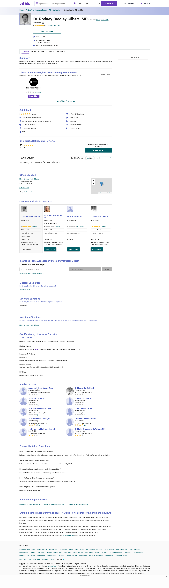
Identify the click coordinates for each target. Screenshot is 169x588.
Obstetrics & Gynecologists (54, 552)
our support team (68, 535)
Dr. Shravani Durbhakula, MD (85, 419)
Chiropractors (63, 549)
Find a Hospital (109, 555)
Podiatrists (22, 555)
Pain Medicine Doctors (115, 552)
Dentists (71, 549)
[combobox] (53, 3)
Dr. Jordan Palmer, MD (37, 398)
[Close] (167, 577)
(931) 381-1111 (27, 192)
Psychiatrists (31, 555)
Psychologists (41, 555)
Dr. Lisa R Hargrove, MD (83, 408)
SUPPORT (23, 559)
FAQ (30, 559)
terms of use (52, 566)
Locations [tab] (50, 52)
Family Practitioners (121, 549)
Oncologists (67, 552)
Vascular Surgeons (71, 555)
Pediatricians (127, 552)
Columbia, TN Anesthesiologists (30, 504)
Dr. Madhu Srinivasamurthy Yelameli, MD (90, 429)
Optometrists (89, 552)
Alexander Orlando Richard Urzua (41, 388)
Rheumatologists (52, 555)
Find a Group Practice (121, 555)
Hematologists (23, 552)
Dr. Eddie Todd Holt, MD (83, 398)
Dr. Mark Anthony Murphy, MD (40, 419)
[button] (101, 184)
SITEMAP (36, 559)
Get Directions (24, 188)
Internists (32, 552)
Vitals (110, 193)
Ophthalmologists (78, 552)
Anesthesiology (24, 289)
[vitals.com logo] (24, 3)
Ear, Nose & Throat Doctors (94, 549)
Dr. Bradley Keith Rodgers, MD (40, 408)
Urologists (62, 555)
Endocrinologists (109, 549)
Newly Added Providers (96, 555)
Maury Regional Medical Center (47, 46)
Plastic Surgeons (138, 552)
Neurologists (40, 552)
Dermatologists (79, 549)
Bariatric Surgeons (42, 549)
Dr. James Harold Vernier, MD (100, 216)
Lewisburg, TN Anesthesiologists (54, 504)
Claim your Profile (102, 20)
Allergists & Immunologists (27, 549)
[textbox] (53, 3)
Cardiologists (53, 549)
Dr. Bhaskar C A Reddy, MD (84, 388)
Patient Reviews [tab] (37, 52)
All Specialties (83, 555)
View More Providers (65, 101)
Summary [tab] (25, 52)
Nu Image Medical (33, 88)
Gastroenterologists (134, 549)
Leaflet (100, 193)
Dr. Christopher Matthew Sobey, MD (42, 429)
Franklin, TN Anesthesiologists (78, 504)
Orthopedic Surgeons (101, 552)
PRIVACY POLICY (48, 559)
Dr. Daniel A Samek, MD (74, 216)
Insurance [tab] (61, 52)
